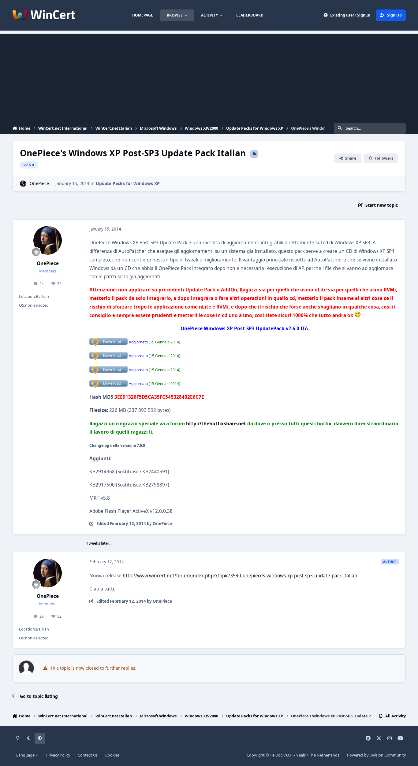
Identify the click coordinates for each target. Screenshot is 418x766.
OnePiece (39, 183)
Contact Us (88, 755)
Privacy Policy (58, 755)
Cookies (112, 755)
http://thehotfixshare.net (216, 423)
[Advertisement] (209, 76)
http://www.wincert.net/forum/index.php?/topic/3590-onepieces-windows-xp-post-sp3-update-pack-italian (240, 575)
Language (25, 755)
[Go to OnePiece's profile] (23, 183)
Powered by (376, 755)
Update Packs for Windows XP (128, 183)
